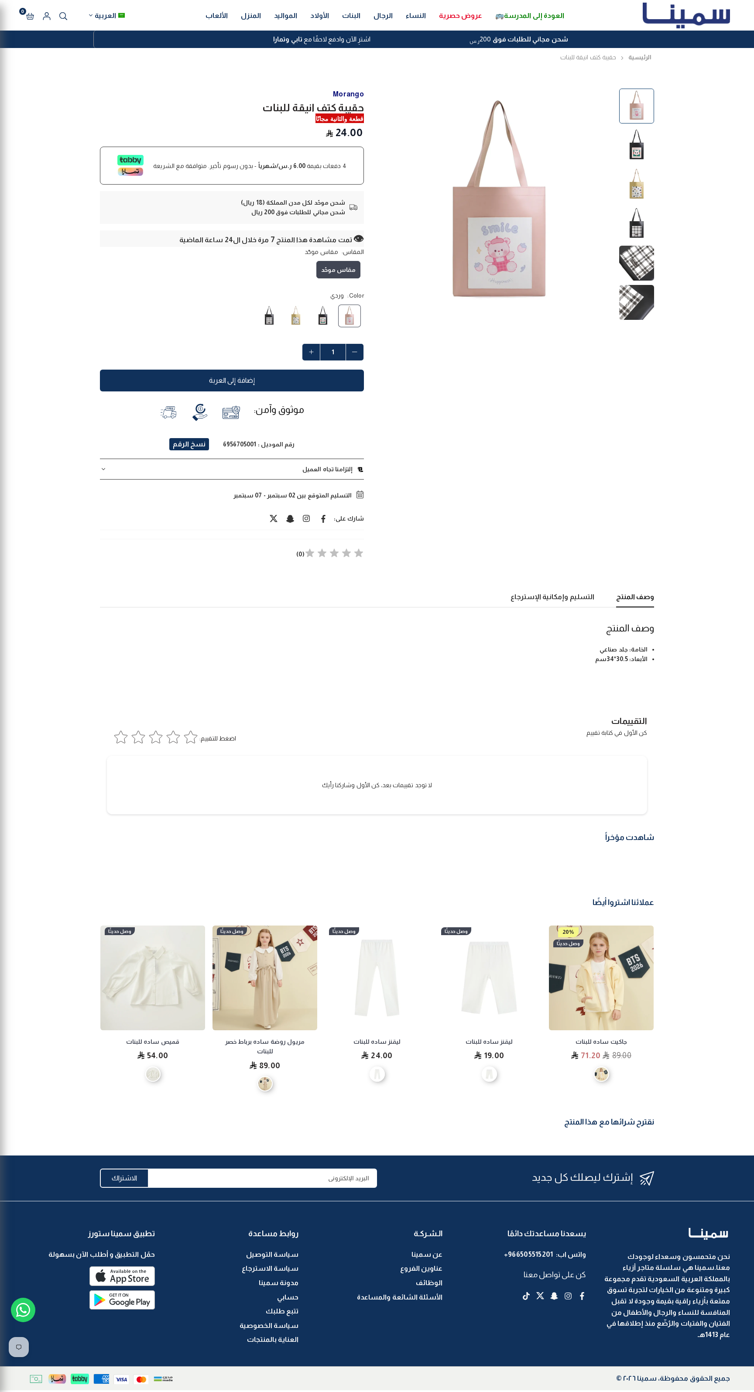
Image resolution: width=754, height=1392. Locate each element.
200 (519, 40)
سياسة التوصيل (272, 1254)
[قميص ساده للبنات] (152, 978)
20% (568, 932)
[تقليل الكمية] (354, 352)
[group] (499, 204)
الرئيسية (639, 57)
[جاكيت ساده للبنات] (601, 978)
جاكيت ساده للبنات (601, 1041)
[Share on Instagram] (306, 518)
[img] (334, 554)
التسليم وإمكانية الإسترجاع (552, 596)
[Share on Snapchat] (290, 518)
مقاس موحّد (338, 269)
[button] (30, 15)
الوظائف (429, 1282)
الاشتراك (124, 1178)
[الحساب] (46, 15)
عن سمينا (426, 1254)
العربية (105, 15)
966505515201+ (528, 1254)
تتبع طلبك (282, 1311)
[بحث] (63, 15)
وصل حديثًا (568, 943)
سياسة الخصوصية (269, 1325)
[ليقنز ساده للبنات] (489, 978)
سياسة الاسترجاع (270, 1268)
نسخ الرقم (189, 444)
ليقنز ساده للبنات (489, 1041)
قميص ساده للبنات (152, 1041)
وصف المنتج (635, 596)
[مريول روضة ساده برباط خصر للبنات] (264, 978)
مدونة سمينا (278, 1282)
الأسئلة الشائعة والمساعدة (399, 1297)
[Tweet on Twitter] (273, 518)
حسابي (287, 1297)
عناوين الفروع (421, 1268)
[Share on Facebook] (323, 518)
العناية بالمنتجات (272, 1339)
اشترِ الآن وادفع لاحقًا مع (321, 39)
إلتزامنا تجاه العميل (327, 469)
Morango (348, 94)
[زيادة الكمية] (311, 352)
